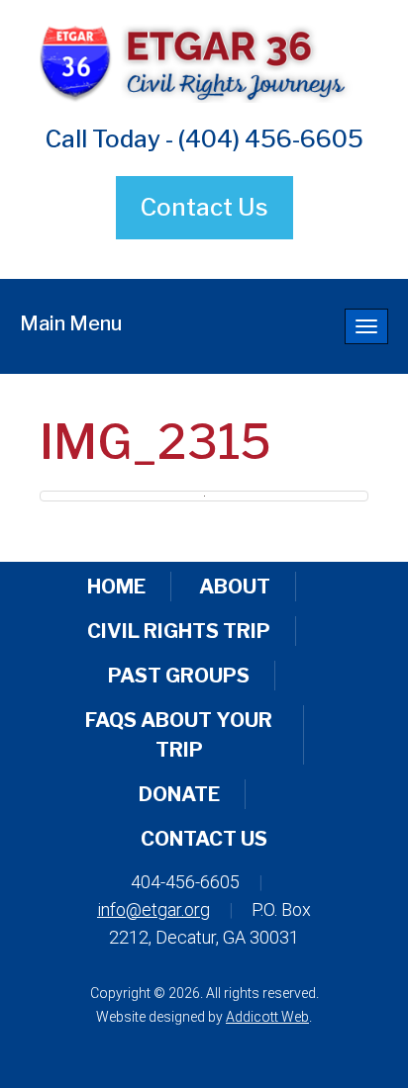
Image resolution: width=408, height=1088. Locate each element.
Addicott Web (267, 1017)
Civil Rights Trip (178, 631)
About (234, 586)
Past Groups (179, 675)
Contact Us (204, 207)
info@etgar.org (153, 909)
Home (116, 586)
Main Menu (71, 323)
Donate (179, 794)
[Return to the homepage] (204, 61)
